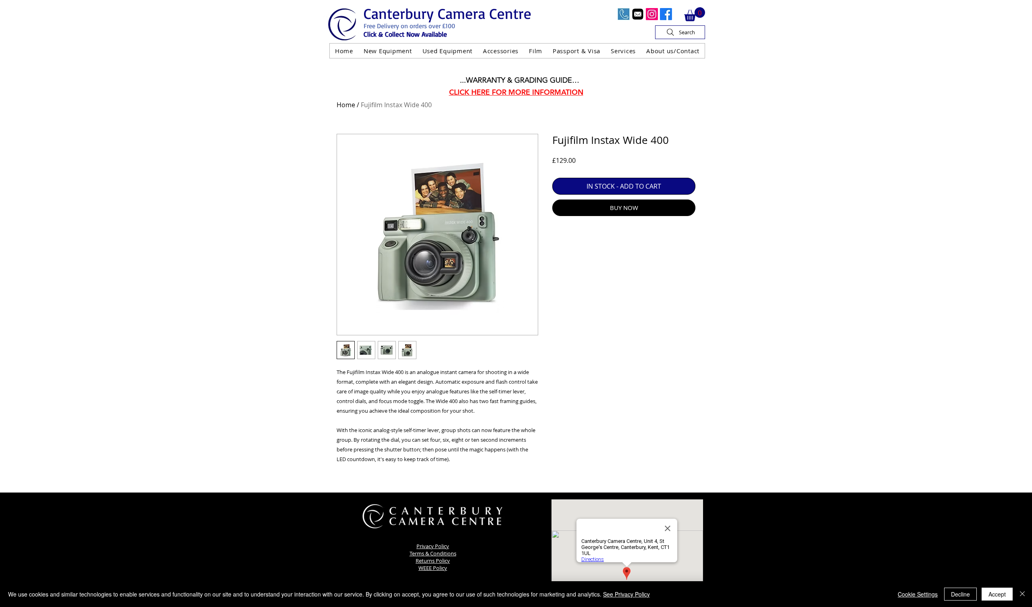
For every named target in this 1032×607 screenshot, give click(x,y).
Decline (960, 594)
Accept (997, 594)
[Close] (1022, 594)
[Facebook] (666, 14)
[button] (694, 14)
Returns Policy (433, 560)
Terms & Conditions (433, 553)
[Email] (638, 14)
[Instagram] (652, 14)
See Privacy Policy (626, 594)
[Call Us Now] (624, 14)
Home (346, 104)
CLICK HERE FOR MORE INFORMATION (516, 92)
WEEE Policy (432, 568)
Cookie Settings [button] (918, 594)
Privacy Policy (432, 546)
